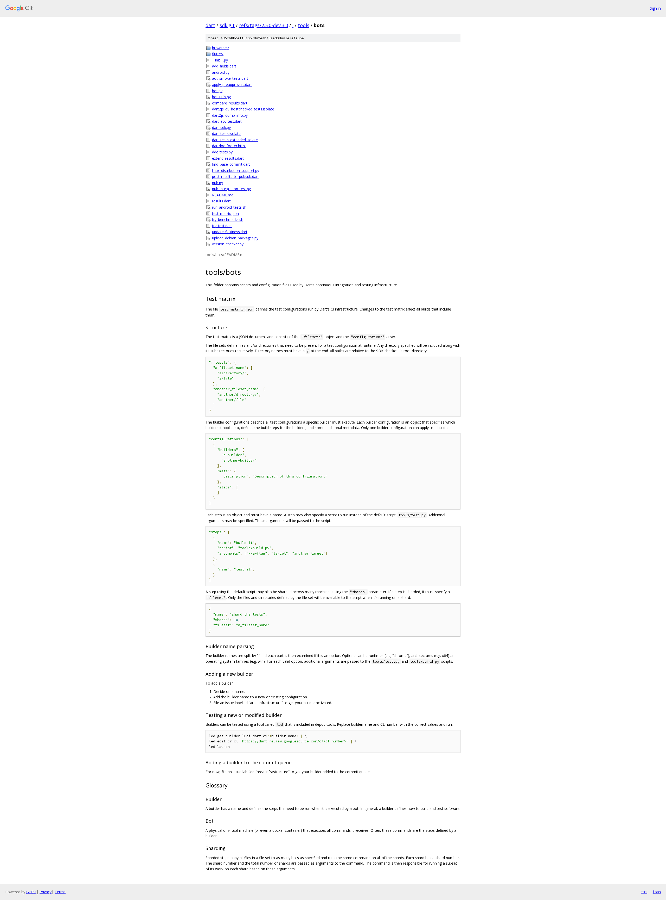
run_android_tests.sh (229, 207)
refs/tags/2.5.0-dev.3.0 (263, 25)
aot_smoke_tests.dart (230, 78)
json (656, 891)
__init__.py (220, 60)
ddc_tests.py (222, 152)
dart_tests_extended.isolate (235, 139)
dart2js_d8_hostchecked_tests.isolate (243, 109)
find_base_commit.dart (231, 164)
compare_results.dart (229, 103)
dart (210, 25)
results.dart (221, 200)
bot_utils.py (221, 96)
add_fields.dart (224, 66)
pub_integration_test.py (231, 188)
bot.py (217, 90)
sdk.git (227, 25)
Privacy (46, 891)
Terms (60, 891)
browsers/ (220, 47)
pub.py (217, 182)
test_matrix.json (225, 213)
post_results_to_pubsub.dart (235, 176)
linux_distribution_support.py (235, 170)
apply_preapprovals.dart (232, 84)
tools (303, 25)
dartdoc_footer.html (229, 145)
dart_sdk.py (221, 127)
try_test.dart (222, 225)
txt (644, 891)
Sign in (655, 8)
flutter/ (217, 53)
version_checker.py (228, 243)
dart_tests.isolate (226, 133)
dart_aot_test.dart (227, 121)
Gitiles (31, 891)
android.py (220, 72)
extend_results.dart (228, 158)
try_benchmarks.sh (227, 219)
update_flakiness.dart (229, 231)
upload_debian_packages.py (235, 237)
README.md (222, 195)
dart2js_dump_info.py (230, 115)
